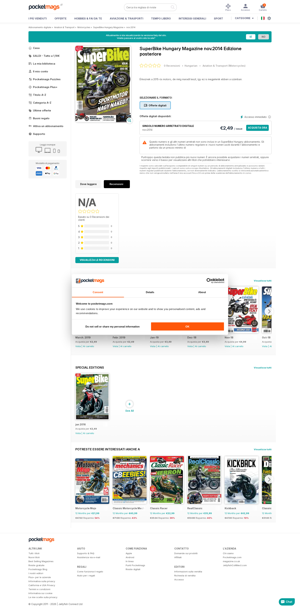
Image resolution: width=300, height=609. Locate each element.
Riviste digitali (133, 569)
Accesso (179, 579)
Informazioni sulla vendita (188, 571)
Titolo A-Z (39, 94)
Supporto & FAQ (85, 553)
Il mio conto (40, 71)
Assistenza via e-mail (88, 557)
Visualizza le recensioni (97, 259)
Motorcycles (83, 27)
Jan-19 (154, 337)
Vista (78, 346)
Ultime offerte (42, 110)
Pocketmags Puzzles (47, 79)
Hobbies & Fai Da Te (88, 18)
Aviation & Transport (64, 27)
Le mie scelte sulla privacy (42, 597)
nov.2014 (130, 27)
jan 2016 (80, 424)
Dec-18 (191, 337)
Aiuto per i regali (86, 575)
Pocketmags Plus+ (45, 87)
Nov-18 (229, 337)
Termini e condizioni (39, 589)
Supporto (39, 134)
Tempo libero (161, 18)
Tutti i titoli (33, 553)
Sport (218, 18)
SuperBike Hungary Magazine (108, 27)
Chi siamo (228, 553)
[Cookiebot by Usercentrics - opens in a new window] (209, 280)
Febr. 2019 (119, 337)
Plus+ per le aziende (39, 577)
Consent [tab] (98, 292)
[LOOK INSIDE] (103, 121)
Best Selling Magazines (40, 561)
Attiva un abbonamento (48, 126)
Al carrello (88, 346)
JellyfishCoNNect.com (235, 565)
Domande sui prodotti (186, 553)
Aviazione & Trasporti (126, 18)
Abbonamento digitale (39, 27)
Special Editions (89, 367)
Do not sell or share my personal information (112, 326)
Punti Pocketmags (135, 565)
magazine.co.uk (231, 561)
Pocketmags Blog (37, 569)
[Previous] (78, 479)
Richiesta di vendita (184, 575)
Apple (129, 553)
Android (130, 557)
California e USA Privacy (41, 585)
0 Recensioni (172, 65)
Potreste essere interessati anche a (107, 449)
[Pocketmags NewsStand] (45, 6)
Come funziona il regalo (90, 571)
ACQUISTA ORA (257, 127)
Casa (36, 48)
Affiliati (178, 557)
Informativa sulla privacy (41, 581)
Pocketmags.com (232, 557)
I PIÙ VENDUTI (37, 18)
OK (187, 326)
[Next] (269, 311)
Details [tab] (150, 292)
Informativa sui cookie (40, 593)
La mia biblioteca (44, 63)
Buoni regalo (41, 118)
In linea (130, 561)
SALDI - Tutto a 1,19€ (46, 55)
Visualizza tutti (263, 280)
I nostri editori (35, 573)
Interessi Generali (192, 18)
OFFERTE (60, 18)
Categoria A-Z (42, 102)
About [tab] (202, 292)
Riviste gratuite (36, 565)
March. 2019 (83, 337)
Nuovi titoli (34, 557)
